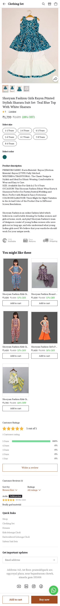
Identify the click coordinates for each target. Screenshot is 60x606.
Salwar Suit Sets (10, 541)
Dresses (6, 528)
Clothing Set (16, 3)
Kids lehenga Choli (11, 532)
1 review (12, 111)
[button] (5, 88)
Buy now (44, 599)
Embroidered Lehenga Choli (16, 537)
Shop (5, 519)
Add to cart (15, 599)
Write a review (30, 467)
